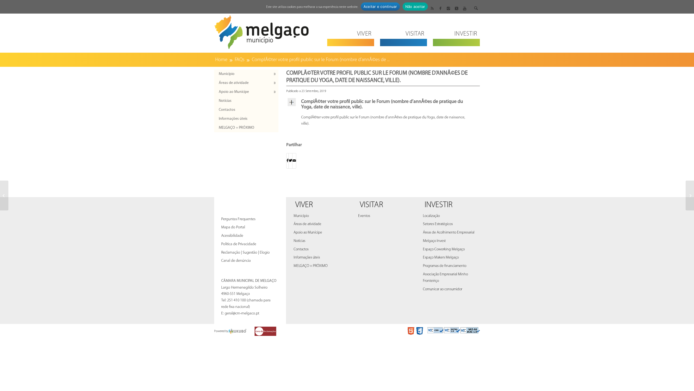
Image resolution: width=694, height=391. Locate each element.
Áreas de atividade (234, 83)
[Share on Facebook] (287, 160)
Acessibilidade (232, 236)
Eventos (364, 216)
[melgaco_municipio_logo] (261, 30)
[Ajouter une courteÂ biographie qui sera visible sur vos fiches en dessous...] (4, 195)
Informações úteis (233, 119)
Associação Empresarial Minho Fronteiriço (445, 277)
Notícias (225, 101)
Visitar (371, 205)
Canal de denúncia (236, 261)
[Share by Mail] (294, 160)
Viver (304, 205)
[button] (383, 105)
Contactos (227, 110)
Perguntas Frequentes (238, 219)
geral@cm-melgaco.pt (242, 313)
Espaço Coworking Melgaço (444, 249)
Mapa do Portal (233, 227)
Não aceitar (415, 6)
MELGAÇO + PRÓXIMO (236, 128)
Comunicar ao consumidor (442, 289)
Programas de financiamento (444, 266)
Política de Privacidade (238, 244)
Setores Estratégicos (438, 224)
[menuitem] (350, 31)
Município (226, 74)
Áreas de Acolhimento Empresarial (448, 233)
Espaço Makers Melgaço (441, 258)
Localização (431, 216)
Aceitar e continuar (380, 6)
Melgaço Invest (434, 241)
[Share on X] (290, 160)
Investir (438, 205)
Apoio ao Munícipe (234, 92)
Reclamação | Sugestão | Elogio (245, 253)
